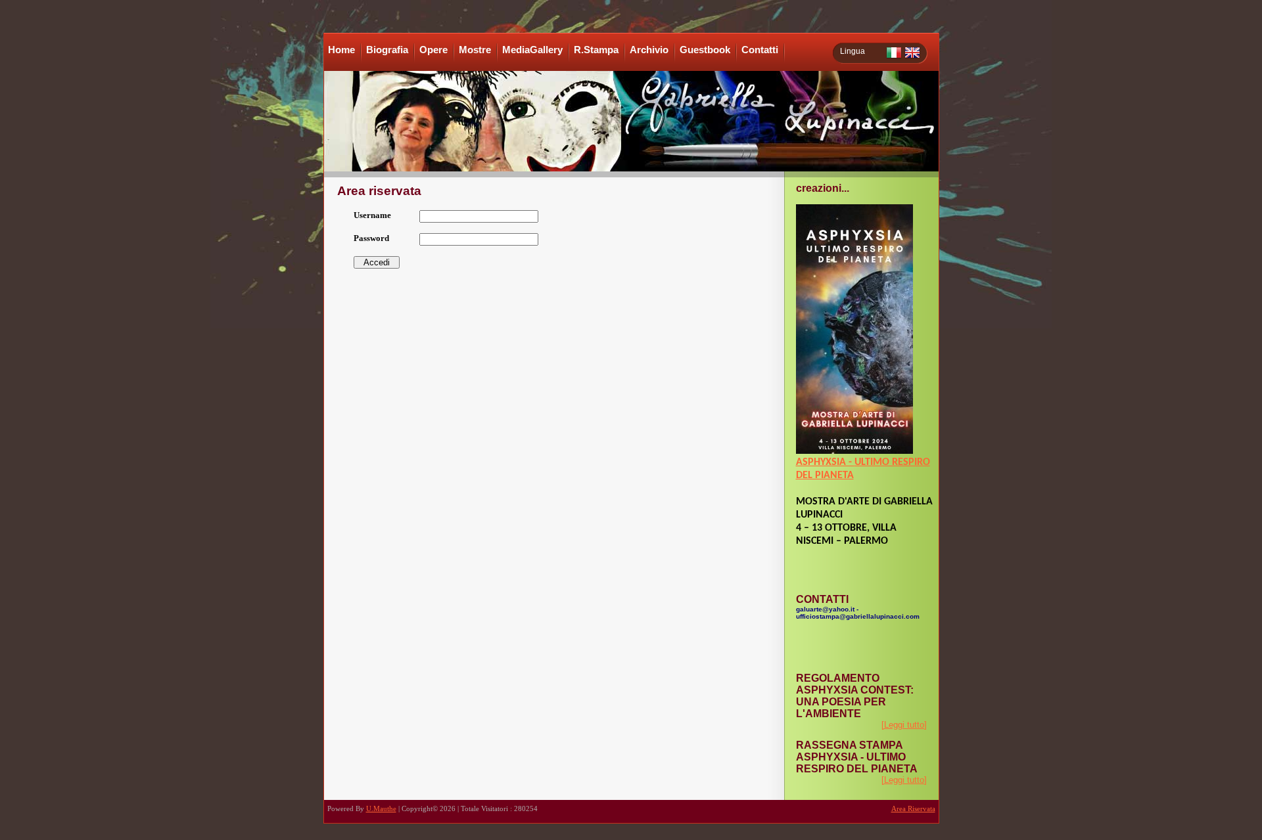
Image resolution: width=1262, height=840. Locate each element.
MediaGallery (532, 50)
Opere (433, 50)
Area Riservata (913, 808)
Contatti (759, 50)
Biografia (387, 50)
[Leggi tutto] (904, 725)
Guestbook (705, 50)
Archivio (649, 50)
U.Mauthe (381, 808)
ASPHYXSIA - (825, 462)
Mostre (475, 50)
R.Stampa (596, 50)
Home (341, 50)
